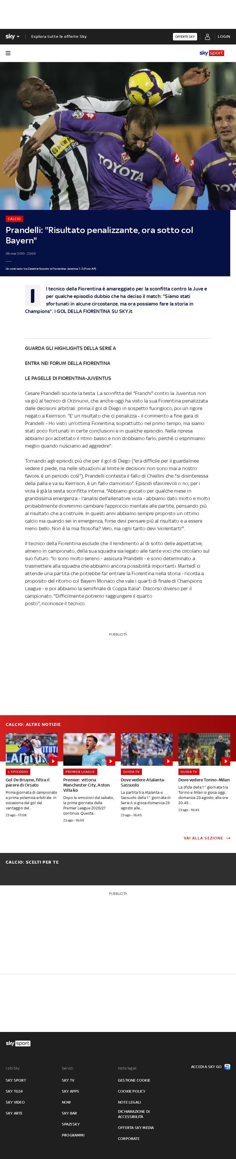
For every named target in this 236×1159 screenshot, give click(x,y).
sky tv (68, 1080)
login (224, 36)
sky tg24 (14, 1091)
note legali (129, 1102)
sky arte (14, 1113)
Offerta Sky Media (136, 1128)
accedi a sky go (206, 1067)
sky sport (16, 1080)
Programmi (73, 1135)
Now (66, 1102)
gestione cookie (134, 1080)
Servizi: (68, 1068)
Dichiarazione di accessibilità (134, 1114)
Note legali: (127, 1068)
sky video (15, 1102)
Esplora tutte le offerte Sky (59, 36)
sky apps (70, 1091)
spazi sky (71, 1124)
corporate (129, 1138)
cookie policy (132, 1091)
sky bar (69, 1113)
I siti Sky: (13, 1068)
